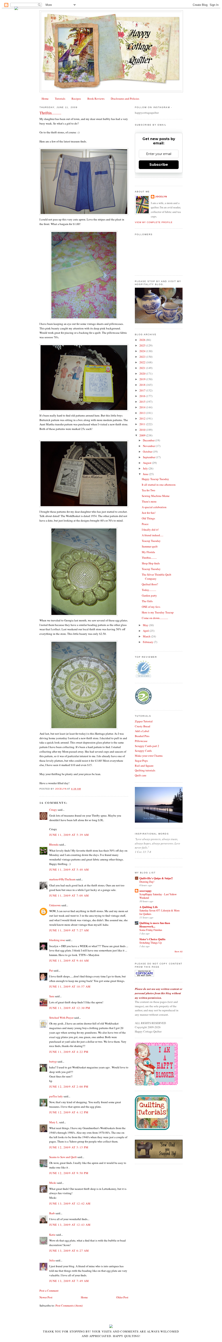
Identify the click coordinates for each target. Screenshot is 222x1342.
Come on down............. (155, 618)
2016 (142, 396)
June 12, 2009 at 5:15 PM (68, 1147)
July (146, 468)
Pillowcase (141, 741)
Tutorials (60, 99)
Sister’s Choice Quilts (152, 939)
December (149, 440)
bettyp (53, 1061)
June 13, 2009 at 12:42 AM (70, 1203)
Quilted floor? (150, 584)
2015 (142, 402)
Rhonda (54, 844)
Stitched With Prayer (61, 1018)
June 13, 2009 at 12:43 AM (70, 1225)
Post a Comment (49, 1291)
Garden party (149, 595)
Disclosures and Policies (125, 99)
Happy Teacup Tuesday (155, 479)
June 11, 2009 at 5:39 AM (69, 835)
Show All (179, 951)
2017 (142, 390)
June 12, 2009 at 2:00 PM (68, 1086)
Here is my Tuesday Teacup (158, 612)
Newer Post (45, 1297)
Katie (52, 1235)
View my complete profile (154, 222)
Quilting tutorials (145, 770)
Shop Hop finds (151, 563)
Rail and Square (144, 766)
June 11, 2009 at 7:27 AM (69, 930)
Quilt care (140, 775)
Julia (52, 1260)
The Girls (147, 601)
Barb (52, 1213)
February (148, 642)
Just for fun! (148, 513)
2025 (142, 345)
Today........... (149, 590)
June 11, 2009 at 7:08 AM (69, 895)
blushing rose (57, 940)
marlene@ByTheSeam (62, 879)
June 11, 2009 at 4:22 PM (68, 1052)
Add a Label (142, 731)
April (146, 631)
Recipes (76, 99)
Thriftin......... (149, 558)
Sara (51, 996)
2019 (142, 379)
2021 (142, 368)
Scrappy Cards (143, 751)
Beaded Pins (142, 736)
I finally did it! (150, 529)
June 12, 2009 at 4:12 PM (68, 1112)
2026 (142, 340)
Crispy (53, 810)
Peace (145, 524)
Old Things (148, 518)
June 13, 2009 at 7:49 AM (69, 1281)
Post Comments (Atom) (69, 1305)
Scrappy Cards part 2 (147, 746)
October (148, 451)
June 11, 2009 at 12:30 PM (69, 1008)
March (147, 636)
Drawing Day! (146, 881)
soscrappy (145, 891)
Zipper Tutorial (144, 721)
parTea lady (56, 1096)
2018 (142, 385)
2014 (142, 407)
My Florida (148, 552)
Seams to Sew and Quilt (63, 1157)
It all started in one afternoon (159, 485)
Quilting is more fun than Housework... (154, 924)
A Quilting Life (148, 907)
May (146, 625)
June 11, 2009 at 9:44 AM (69, 960)
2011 (142, 424)
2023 (142, 357)
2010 (142, 430)
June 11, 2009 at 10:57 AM (70, 986)
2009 (142, 435)
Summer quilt (150, 546)
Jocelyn (161, 196)
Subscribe (158, 165)
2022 (142, 362)
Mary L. (54, 1122)
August (147, 463)
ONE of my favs (151, 607)
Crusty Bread (142, 726)
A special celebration (154, 507)
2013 (142, 413)
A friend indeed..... (152, 535)
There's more (149, 501)
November (149, 446)
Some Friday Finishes (150, 930)
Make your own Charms (149, 756)
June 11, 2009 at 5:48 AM (69, 869)
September (149, 457)
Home (45, 99)
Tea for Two (148, 490)
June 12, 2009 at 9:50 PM (68, 1173)
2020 (142, 373)
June (146, 474)
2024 (142, 351)
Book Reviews (95, 99)
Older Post (122, 1297)
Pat (51, 970)
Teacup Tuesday (151, 541)
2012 (142, 418)
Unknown (55, 905)
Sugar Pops (141, 761)
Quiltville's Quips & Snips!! (156, 878)
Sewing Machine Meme (156, 496)
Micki (52, 1183)
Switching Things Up (150, 942)
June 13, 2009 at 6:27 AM (69, 1251)
